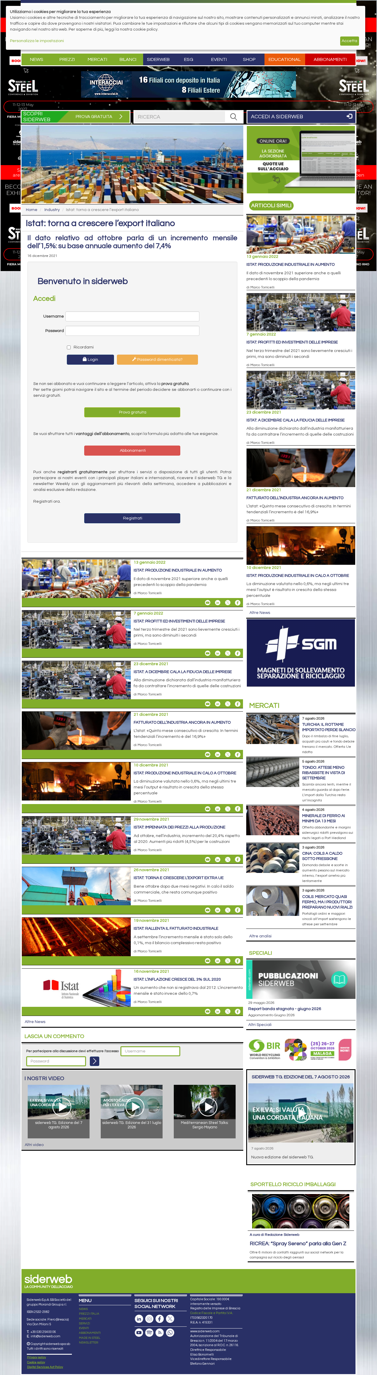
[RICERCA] (234, 117)
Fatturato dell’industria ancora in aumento (182, 722)
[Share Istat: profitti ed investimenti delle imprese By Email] (207, 653)
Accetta (349, 41)
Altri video (34, 1145)
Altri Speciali (260, 1025)
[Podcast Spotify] (149, 1332)
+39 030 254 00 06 (43, 1332)
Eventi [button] (219, 59)
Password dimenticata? (159, 360)
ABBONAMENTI (90, 1332)
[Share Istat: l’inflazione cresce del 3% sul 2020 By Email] (207, 1011)
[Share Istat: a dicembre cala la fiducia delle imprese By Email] (207, 704)
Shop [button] (249, 59)
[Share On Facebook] (237, 603)
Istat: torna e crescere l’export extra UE (179, 878)
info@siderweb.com (45, 1336)
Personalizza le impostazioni (37, 41)
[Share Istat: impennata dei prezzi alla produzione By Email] (207, 859)
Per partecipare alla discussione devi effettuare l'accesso (72, 1051)
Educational (285, 59)
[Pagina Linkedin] (139, 1318)
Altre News (35, 1022)
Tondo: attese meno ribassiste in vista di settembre (323, 772)
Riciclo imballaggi (293, 1184)
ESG (188, 59)
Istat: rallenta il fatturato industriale (176, 928)
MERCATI (85, 1318)
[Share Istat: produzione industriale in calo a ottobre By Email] (207, 809)
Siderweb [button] (158, 59)
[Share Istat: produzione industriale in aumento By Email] (207, 603)
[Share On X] (227, 603)
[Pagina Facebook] (159, 1318)
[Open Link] (188, 84)
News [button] (36, 59)
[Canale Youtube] (139, 1332)
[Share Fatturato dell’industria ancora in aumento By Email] (207, 754)
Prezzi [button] (67, 59)
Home (31, 210)
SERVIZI (84, 1323)
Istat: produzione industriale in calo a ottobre (185, 773)
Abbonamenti (330, 59)
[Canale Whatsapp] (170, 1332)
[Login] (94, 1061)
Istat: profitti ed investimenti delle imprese (179, 621)
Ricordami (83, 347)
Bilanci (128, 59)
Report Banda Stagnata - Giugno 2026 (284, 1009)
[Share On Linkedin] (217, 603)
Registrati (132, 518)
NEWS (83, 1309)
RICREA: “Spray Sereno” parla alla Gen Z (298, 1243)
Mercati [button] (97, 59)
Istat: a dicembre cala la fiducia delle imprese (183, 672)
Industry (52, 210)
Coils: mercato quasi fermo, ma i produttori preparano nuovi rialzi (327, 902)
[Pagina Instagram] (149, 1318)
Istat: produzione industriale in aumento (178, 570)
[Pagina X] (170, 1318)
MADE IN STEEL (89, 1337)
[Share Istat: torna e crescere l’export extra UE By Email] (207, 910)
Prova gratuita (132, 412)
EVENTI (84, 1328)
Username (53, 316)
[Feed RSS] (159, 1332)
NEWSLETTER (88, 1342)
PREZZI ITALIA (89, 1313)
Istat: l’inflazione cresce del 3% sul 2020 (177, 979)
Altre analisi (260, 936)
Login (92, 360)
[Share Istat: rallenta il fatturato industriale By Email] (207, 961)
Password (54, 331)
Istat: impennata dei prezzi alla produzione (179, 827)
